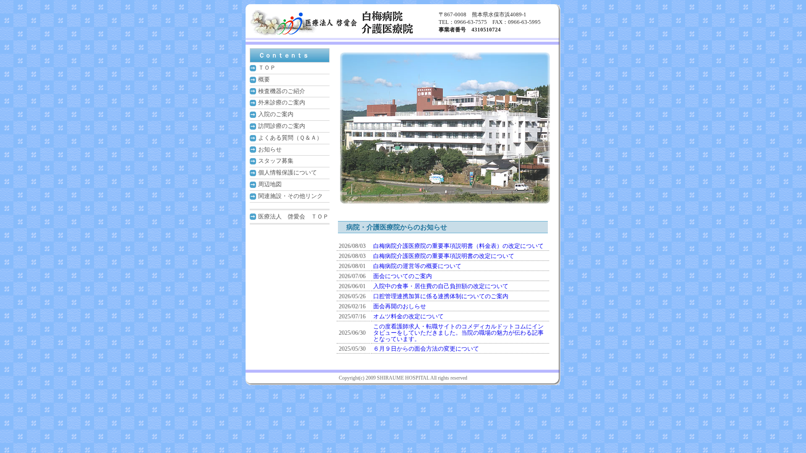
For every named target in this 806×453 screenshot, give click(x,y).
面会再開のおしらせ (399, 306)
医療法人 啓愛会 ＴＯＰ (293, 216)
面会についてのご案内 (402, 276)
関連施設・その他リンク (290, 196)
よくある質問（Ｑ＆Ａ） (290, 138)
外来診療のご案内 (281, 102)
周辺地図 (270, 184)
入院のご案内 (275, 114)
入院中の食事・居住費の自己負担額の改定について (440, 286)
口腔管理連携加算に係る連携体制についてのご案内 (440, 296)
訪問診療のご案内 (281, 126)
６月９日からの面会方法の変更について (426, 349)
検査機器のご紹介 (281, 91)
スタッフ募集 (275, 161)
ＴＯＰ (267, 68)
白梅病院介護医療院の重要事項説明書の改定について (443, 256)
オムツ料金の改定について (408, 316)
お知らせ (270, 149)
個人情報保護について (287, 172)
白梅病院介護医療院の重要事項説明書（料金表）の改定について (458, 246)
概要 (264, 79)
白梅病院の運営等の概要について (417, 266)
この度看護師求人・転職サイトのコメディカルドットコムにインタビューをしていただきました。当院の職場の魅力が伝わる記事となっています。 (458, 332)
